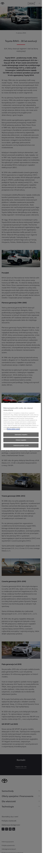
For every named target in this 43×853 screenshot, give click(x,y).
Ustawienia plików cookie (21, 445)
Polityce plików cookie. (13, 429)
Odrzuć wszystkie (21, 440)
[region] (21, 426)
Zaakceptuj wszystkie (21, 434)
